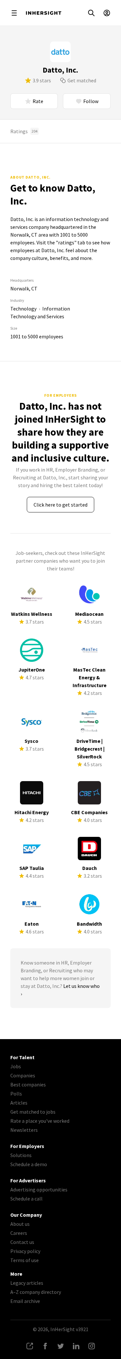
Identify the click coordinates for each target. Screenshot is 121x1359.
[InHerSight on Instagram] (91, 1346)
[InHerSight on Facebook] (45, 1346)
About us (20, 1224)
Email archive (25, 1301)
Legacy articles (26, 1283)
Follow (90, 101)
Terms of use (24, 1260)
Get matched (81, 80)
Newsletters (24, 1130)
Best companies (28, 1084)
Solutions (21, 1155)
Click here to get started (60, 504)
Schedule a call (26, 1198)
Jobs (15, 1066)
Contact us (22, 1242)
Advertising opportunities (38, 1189)
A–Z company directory (35, 1292)
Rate (38, 101)
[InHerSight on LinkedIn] (76, 1346)
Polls (16, 1093)
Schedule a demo (28, 1164)
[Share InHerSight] (29, 1346)
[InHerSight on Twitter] (60, 1346)
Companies (22, 1075)
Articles (18, 1102)
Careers (18, 1233)
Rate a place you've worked (39, 1121)
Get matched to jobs (32, 1111)
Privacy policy (25, 1251)
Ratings (23, 131)
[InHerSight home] (43, 13)
